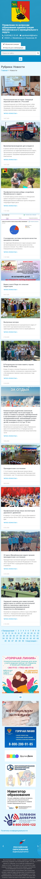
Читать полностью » (11, 113)
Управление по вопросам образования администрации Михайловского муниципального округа (20, 28)
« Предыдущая (7, 630)
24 (7, 636)
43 (34, 638)
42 (31, 638)
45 (6, 641)
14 (12, 633)
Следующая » (31, 641)
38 (17, 638)
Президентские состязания (14, 468)
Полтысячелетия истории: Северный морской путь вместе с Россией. (18, 101)
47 (12, 641)
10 (38, 630)
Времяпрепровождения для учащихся (19, 146)
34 (3, 638)
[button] (20, 59)
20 (31, 633)
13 (9, 633)
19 (28, 633)
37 (14, 638)
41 (27, 638)
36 (10, 638)
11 (3, 633)
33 (37, 636)
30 (27, 636)
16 (18, 633)
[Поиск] (38, 53)
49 (20, 641)
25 (10, 636)
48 (16, 641)
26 (14, 636)
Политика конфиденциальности (14, 831)
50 (23, 641)
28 (21, 636)
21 (35, 633)
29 (24, 636)
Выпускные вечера (11, 322)
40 (24, 638)
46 (9, 641)
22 (38, 633)
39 (20, 638)
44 (38, 638)
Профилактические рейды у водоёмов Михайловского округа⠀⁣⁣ (19, 193)
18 (25, 633)
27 (17, 636)
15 (15, 633)
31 (31, 636)
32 (34, 636)
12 (6, 633)
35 (7, 638)
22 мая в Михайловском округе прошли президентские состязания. (19, 556)
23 (4, 636)
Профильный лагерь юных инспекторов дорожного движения (19, 512)
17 (22, 633)
